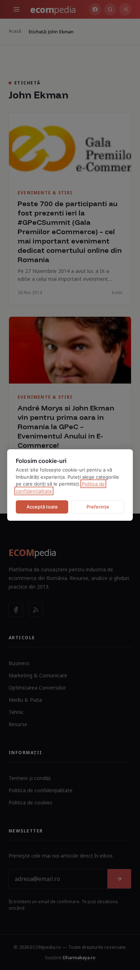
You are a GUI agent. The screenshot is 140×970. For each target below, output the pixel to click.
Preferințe (98, 507)
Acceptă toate (42, 507)
